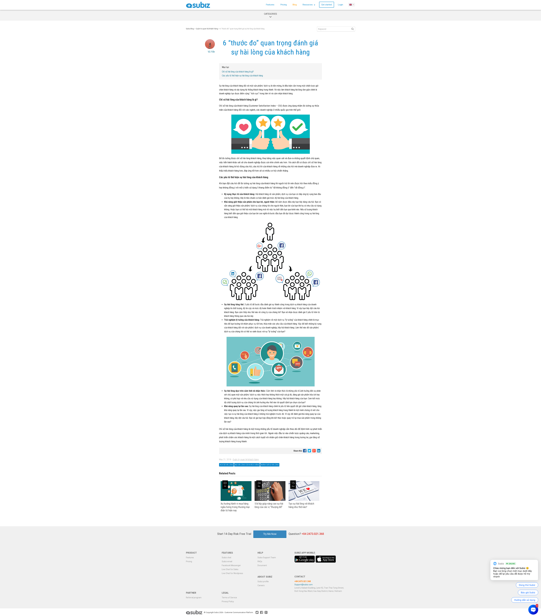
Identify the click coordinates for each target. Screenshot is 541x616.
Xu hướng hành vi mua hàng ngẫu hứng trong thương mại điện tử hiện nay (235, 507)
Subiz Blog (190, 29)
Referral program (193, 597)
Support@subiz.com (303, 584)
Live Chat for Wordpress (232, 573)
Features (270, 4)
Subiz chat (226, 557)
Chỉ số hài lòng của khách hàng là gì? (238, 71)
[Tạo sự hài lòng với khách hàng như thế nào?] (304, 500)
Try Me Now (270, 533)
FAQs (260, 561)
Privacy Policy (228, 601)
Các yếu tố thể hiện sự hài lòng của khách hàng (242, 75)
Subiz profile (263, 581)
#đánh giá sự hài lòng (270, 465)
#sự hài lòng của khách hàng (247, 465)
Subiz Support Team (267, 557)
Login (340, 4)
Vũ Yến (211, 51)
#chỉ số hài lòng (226, 465)
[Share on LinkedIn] (319, 451)
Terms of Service (229, 597)
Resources (308, 4)
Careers (261, 585)
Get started (326, 4)
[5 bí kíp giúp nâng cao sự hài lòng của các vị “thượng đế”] (270, 500)
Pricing (284, 4)
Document (262, 565)
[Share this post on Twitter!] (309, 451)
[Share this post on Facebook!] (305, 451)
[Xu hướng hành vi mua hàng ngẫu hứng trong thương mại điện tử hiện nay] (236, 500)
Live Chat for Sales (230, 569)
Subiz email (227, 561)
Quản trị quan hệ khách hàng (207, 29)
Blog (295, 4)
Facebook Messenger (231, 565)
